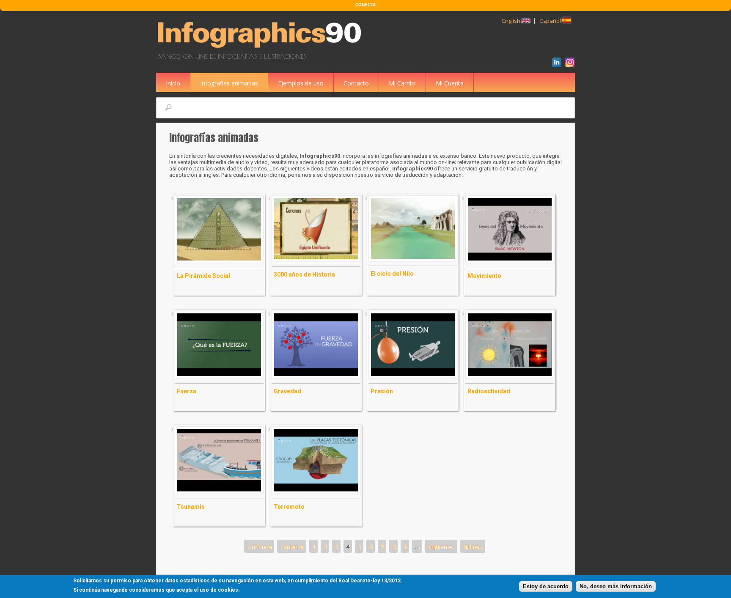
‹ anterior (292, 546)
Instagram (571, 63)
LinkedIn (558, 63)
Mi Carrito (402, 83)
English (512, 21)
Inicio (173, 83)
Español (551, 21)
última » (473, 546)
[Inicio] (261, 49)
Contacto (356, 83)
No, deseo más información (616, 586)
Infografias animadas (229, 83)
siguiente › (441, 546)
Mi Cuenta (450, 83)
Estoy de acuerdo (546, 586)
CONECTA (365, 5)
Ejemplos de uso (301, 83)
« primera (259, 546)
